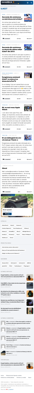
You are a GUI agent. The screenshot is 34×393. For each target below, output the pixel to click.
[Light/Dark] (13, 2)
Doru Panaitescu (17, 228)
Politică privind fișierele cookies (14, 375)
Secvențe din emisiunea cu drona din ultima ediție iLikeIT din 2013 (12, 49)
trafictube (4, 135)
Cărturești (13, 263)
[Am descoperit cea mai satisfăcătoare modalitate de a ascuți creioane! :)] (29, 311)
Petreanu (11, 234)
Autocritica (4, 225)
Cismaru (18, 225)
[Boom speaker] (17, 205)
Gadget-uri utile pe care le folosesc (10, 253)
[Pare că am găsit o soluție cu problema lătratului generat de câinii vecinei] (3, 321)
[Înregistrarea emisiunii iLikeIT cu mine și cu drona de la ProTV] (28, 73)
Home (2, 375)
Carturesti (21, 263)
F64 (10, 266)
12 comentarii (7, 159)
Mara (18, 231)
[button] (28, 3)
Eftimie (26, 228)
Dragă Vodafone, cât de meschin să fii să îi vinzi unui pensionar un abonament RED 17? (18, 329)
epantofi (4, 266)
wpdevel (11, 389)
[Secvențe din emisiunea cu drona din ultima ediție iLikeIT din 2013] (28, 45)
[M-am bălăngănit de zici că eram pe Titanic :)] (28, 136)
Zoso (11, 237)
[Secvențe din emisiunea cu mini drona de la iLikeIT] (28, 15)
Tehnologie (5, 104)
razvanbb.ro (7, 2)
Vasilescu (4, 237)
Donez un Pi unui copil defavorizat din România (12, 250)
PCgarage (26, 266)
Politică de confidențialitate (7, 377)
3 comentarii (7, 66)
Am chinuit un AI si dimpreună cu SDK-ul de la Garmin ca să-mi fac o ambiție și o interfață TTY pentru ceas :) (13, 293)
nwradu (3, 234)
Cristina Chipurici (6, 228)
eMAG (28, 263)
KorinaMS (11, 231)
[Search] (31, 3)
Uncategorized (9, 73)
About (4, 168)
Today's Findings (26, 234)
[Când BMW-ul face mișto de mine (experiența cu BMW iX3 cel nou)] (29, 285)
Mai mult (29, 38)
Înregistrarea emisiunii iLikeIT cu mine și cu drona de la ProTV (11, 79)
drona (3, 14)
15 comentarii (7, 191)
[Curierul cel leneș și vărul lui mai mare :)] (3, 345)
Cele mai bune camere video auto (9, 247)
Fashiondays (17, 266)
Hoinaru (4, 231)
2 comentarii (7, 38)
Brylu (12, 225)
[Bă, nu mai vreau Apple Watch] (28, 105)
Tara (17, 234)
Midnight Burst (26, 231)
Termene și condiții (21, 377)
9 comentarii (7, 129)
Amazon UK (4, 263)
